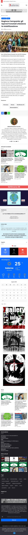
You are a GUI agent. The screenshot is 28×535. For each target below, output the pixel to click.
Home (3, 15)
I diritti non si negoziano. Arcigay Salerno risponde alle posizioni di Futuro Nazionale (7, 159)
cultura (25, 478)
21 (17, 295)
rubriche (11, 485)
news (12, 104)
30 (25, 298)
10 (2, 292)
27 (13, 298)
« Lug (2, 303)
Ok (14, 533)
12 (10, 292)
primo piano (8, 483)
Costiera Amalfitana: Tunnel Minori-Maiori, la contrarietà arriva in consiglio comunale (20, 175)
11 (6, 292)
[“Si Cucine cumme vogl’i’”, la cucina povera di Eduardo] (14, 459)
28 (17, 298)
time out (13, 487)
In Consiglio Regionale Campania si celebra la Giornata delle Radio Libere (20, 423)
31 (2, 300)
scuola (20, 485)
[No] (26, 531)
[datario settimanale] (14, 10)
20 (14, 295)
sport (9, 487)
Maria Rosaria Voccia (14, 126)
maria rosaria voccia (14, 481)
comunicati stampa (13, 478)
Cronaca (3, 18)
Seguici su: (4, 491)
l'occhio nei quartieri (5, 481)
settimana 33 (21, 104)
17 (2, 295)
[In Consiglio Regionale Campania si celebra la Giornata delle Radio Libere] (21, 416)
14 (17, 292)
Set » (5, 303)
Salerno (16, 485)
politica (3, 483)
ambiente (3, 478)
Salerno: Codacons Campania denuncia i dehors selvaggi (20, 159)
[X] (13, 141)
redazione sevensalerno (16, 483)
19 (10, 295)
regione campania (5, 485)
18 (6, 295)
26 (10, 298)
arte (7, 478)
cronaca (6, 104)
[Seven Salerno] (14, 5)
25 (6, 298)
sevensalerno (14, 107)
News (7, 15)
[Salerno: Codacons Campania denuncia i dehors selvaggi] (21, 153)
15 (21, 292)
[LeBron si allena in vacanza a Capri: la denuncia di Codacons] (5, 469)
